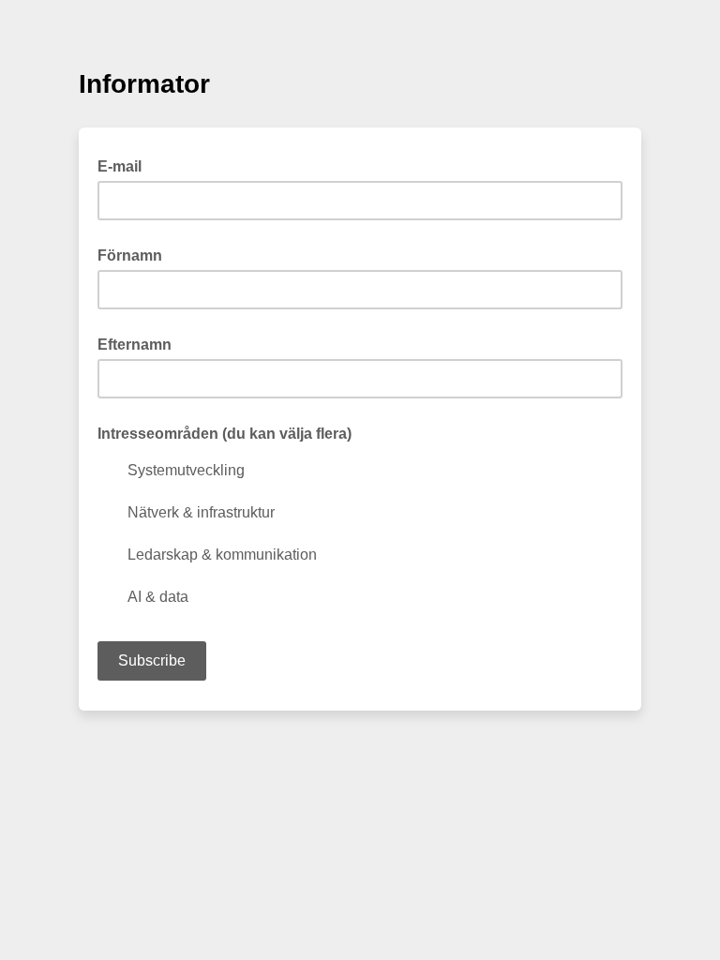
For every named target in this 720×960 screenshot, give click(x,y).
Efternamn (135, 344)
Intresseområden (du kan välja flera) (225, 434)
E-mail (125, 165)
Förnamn (130, 255)
